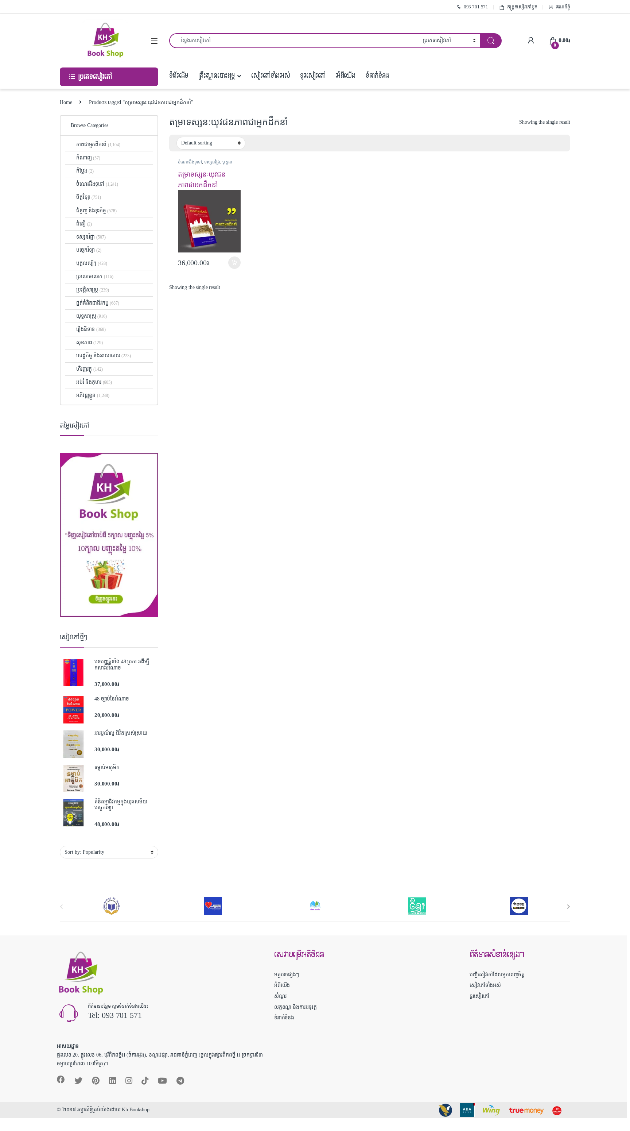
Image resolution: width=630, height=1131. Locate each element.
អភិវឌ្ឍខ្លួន (92, 395)
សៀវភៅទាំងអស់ (270, 75)
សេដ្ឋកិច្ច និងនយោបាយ (103, 355)
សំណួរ (280, 996)
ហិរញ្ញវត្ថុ (89, 369)
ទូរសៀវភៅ (312, 75)
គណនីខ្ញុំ (563, 6)
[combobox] (294, 40)
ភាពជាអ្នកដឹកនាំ (98, 144)
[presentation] (568, 906)
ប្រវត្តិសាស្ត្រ (92, 290)
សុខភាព (89, 342)
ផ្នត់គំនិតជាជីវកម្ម (97, 303)
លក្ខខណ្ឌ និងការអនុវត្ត (295, 1007)
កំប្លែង (85, 171)
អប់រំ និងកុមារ (94, 382)
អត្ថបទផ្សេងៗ (286, 974)
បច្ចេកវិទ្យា (88, 250)
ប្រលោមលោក (94, 276)
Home (66, 102)
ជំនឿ (84, 224)
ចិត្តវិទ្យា (88, 197)
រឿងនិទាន (90, 329)
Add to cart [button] (234, 262)
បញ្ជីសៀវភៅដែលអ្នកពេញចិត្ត (497, 974)
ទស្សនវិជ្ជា (212, 162)
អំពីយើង (345, 75)
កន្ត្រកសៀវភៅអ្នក (522, 6)
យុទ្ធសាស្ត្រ (91, 316)
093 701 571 (476, 6)
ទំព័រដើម (178, 75)
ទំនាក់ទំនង (377, 75)
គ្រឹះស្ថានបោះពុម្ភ (216, 75)
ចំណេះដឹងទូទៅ (190, 162)
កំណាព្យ (88, 158)
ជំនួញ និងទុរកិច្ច (96, 210)
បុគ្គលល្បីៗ (91, 263)
